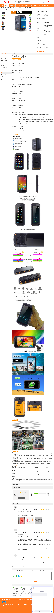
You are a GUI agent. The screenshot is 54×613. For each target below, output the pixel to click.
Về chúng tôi (12, 5)
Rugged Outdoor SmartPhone (5, 76)
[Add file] (33, 611)
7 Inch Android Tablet (4, 67)
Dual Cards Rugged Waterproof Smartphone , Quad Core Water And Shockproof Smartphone (15, 594)
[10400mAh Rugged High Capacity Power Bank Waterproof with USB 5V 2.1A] (31, 589)
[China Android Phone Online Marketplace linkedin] (2, 602)
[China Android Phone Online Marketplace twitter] (5, 602)
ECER (3, 605)
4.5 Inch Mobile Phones (4, 62)
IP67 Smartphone (3, 74)
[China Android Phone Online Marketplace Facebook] (4, 602)
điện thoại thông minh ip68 (20, 566)
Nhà (2, 5)
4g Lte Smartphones (4, 55)
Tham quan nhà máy (19, 5)
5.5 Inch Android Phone (4, 60)
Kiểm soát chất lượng (28, 5)
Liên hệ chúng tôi (37, 5)
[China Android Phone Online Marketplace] (6, 2)
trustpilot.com (21, 511)
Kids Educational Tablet (4, 79)
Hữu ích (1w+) (21, 534)
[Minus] (51, 588)
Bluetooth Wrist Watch (4, 65)
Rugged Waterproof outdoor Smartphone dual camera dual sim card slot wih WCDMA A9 (23, 594)
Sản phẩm (6, 5)
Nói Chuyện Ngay (45, 5)
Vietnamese (51, 1)
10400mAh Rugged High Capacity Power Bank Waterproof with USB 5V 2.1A (31, 593)
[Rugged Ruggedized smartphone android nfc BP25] (3, 14)
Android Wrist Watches (4, 69)
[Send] (51, 611)
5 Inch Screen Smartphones (5, 58)
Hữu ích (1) (29, 511)
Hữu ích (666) (21, 559)
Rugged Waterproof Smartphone (11, 7)
